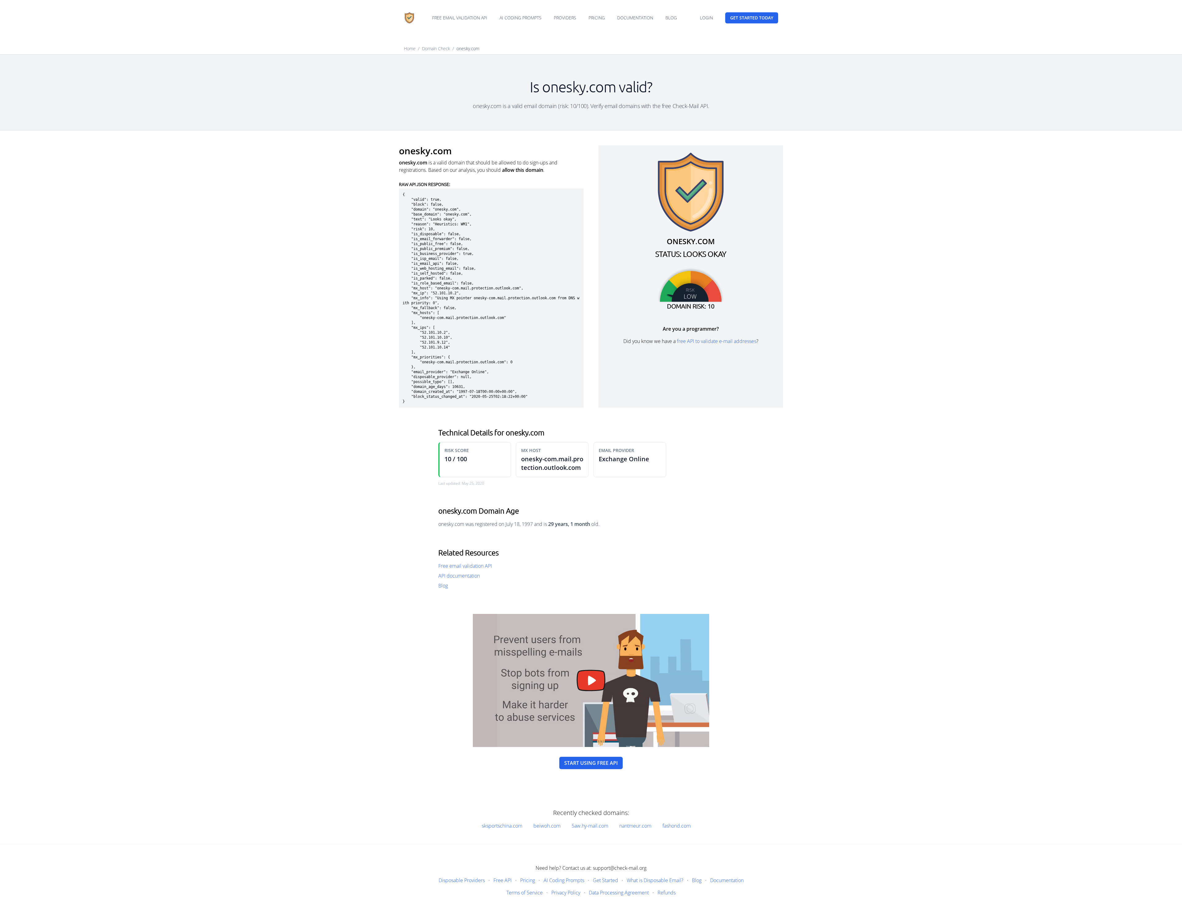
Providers (565, 18)
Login (706, 18)
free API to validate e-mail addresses (716, 341)
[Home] (409, 17)
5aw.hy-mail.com (590, 825)
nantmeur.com (635, 825)
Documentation (635, 18)
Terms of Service (524, 892)
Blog (671, 18)
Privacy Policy (565, 892)
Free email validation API (459, 18)
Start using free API (591, 763)
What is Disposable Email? (655, 880)
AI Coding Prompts (520, 18)
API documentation (459, 575)
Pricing (597, 18)
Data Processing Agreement (619, 892)
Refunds (666, 892)
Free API (502, 880)
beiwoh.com (547, 825)
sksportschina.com (502, 825)
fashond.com (676, 825)
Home (410, 48)
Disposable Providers (462, 880)
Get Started (605, 880)
